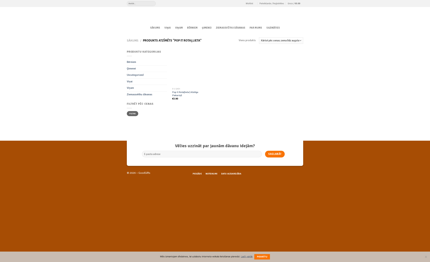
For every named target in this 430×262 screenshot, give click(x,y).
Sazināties (273, 27)
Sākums (155, 27)
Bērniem (192, 27)
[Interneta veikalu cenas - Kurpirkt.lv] (243, 187)
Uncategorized (135, 75)
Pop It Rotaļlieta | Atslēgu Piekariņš (185, 94)
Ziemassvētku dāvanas (230, 27)
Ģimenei (206, 27)
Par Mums (256, 27)
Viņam (179, 27)
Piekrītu (262, 256)
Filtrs (132, 113)
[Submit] (153, 3)
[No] (425, 257)
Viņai (167, 27)
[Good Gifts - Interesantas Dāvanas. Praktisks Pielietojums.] (215, 14)
